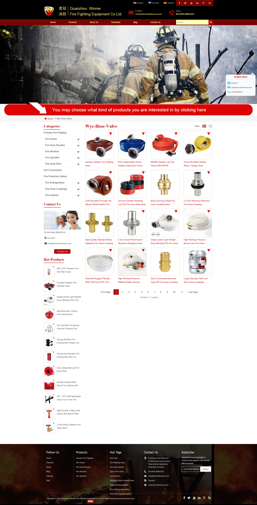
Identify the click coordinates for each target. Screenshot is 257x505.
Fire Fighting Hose (117, 463)
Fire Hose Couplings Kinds (121, 494)
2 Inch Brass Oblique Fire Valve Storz (69, 426)
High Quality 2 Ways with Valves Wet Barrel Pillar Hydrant (68, 412)
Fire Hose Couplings (56, 189)
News (48, 467)
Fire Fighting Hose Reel (119, 489)
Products (73, 22)
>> (182, 292)
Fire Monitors (52, 151)
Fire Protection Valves (55, 176)
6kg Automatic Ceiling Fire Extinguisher (67, 312)
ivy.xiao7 (51, 238)
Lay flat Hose (115, 476)
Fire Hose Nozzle (117, 467)
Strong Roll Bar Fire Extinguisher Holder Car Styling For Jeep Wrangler (68, 341)
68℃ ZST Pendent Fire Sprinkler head (68, 270)
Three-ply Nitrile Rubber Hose (122, 480)
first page (105, 292)
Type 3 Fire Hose (117, 472)
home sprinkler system (119, 485)
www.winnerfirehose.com (158, 485)
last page (193, 292)
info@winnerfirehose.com (148, 14)
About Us (94, 22)
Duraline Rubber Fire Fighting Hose (67, 284)
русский (155, 3)
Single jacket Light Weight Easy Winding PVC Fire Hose (69, 298)
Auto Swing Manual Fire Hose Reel (68, 369)
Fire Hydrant (51, 195)
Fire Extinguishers (54, 182)
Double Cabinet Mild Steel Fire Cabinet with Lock (67, 383)
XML (48, 480)
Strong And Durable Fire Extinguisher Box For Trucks (68, 355)
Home (53, 22)
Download (115, 22)
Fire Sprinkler (52, 157)
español (170, 3)
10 (174, 292)
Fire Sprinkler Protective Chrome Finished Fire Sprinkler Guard (68, 327)
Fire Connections (53, 170)
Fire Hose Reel (53, 164)
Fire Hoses (51, 139)
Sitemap (49, 476)
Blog (135, 22)
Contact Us (155, 22)
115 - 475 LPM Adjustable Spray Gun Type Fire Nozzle (69, 398)
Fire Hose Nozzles (55, 145)
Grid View (204, 126)
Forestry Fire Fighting (55, 132)
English (140, 3)
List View (210, 126)
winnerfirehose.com (126, 499)
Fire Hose (114, 458)
